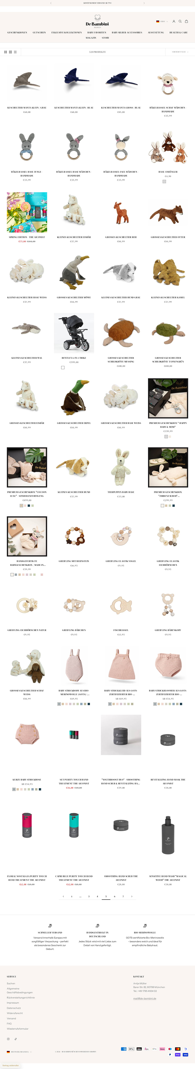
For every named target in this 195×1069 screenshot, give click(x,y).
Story (105, 37)
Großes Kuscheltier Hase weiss (121, 423)
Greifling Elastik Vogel (121, 561)
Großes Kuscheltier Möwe (74, 297)
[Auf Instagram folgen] (8, 1039)
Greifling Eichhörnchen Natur (27, 630)
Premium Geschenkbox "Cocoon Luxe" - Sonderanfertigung (27, 494)
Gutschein (39, 32)
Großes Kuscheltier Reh (121, 237)
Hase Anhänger (168, 171)
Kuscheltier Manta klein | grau (27, 107)
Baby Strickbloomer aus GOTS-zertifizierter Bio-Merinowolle (168, 692)
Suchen (11, 983)
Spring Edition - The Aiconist (27, 237)
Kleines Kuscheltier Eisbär (74, 237)
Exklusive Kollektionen (67, 32)
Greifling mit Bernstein (74, 561)
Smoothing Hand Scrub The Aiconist (121, 878)
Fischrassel (121, 630)
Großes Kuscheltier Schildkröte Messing (121, 359)
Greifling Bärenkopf (168, 630)
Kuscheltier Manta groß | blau (121, 107)
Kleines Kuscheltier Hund (74, 492)
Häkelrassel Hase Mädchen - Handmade (74, 173)
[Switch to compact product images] (15, 52)
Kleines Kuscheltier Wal (27, 357)
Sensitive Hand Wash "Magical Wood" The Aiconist (168, 878)
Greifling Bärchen (74, 630)
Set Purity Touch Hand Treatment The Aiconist (74, 781)
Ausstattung (156, 32)
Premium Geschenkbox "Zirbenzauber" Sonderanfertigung (168, 494)
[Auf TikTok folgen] (15, 1039)
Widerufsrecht (15, 1013)
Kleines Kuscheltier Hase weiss (27, 297)
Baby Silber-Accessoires (127, 32)
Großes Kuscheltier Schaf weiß (27, 692)
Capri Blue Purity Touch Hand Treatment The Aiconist (74, 878)
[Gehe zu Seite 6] (131, 896)
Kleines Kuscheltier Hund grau (120, 297)
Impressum (13, 1002)
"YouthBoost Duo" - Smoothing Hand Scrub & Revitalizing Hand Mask (121, 781)
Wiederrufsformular (17, 1028)
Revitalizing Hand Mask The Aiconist (168, 781)
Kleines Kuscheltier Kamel (168, 297)
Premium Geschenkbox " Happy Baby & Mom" (168, 425)
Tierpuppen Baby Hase (121, 492)
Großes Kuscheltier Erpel (74, 423)
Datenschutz (14, 1008)
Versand (11, 1018)
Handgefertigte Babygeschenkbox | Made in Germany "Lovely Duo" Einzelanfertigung (27, 563)
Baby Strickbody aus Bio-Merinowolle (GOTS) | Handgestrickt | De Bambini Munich (74, 692)
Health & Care (179, 32)
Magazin (91, 37)
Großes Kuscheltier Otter (168, 237)
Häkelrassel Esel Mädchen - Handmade (120, 173)
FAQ (9, 1023)
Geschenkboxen (17, 32)
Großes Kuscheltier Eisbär (27, 423)
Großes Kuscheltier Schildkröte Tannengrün (168, 359)
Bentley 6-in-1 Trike (74, 357)
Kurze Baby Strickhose (27, 779)
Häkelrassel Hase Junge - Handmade (27, 173)
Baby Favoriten (97, 32)
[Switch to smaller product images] (10, 52)
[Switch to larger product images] (5, 52)
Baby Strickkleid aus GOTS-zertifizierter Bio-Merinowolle (121, 692)
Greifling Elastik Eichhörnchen (168, 563)
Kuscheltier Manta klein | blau (74, 107)
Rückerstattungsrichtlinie (21, 997)
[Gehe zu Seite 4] (63, 896)
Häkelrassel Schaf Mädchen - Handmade (168, 109)
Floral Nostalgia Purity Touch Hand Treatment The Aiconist (27, 878)
